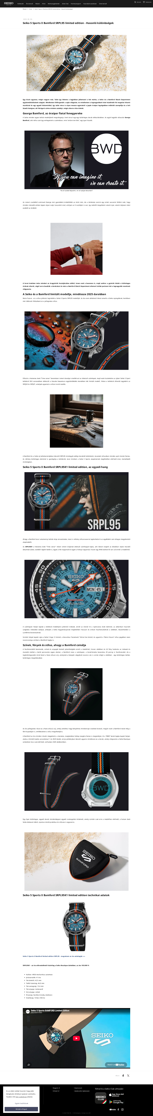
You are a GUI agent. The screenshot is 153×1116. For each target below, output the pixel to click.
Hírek (30, 9)
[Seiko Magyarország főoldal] (8, 3)
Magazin (55, 1088)
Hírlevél (55, 1091)
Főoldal (25, 9)
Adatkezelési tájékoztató (81, 1091)
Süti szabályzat (21, 1097)
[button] (137, 2)
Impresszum (78, 1088)
